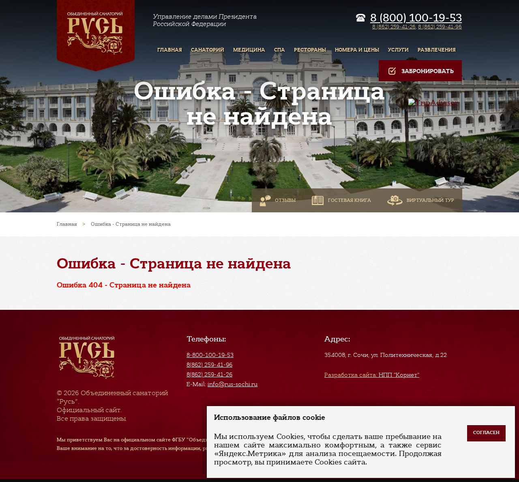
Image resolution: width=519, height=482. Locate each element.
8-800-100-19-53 (210, 355)
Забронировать (427, 71)
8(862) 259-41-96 (209, 364)
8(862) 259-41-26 (209, 374)
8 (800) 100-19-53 (416, 18)
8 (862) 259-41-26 (394, 26)
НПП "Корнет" (371, 374)
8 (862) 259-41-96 (440, 26)
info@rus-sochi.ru (232, 384)
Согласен (486, 433)
